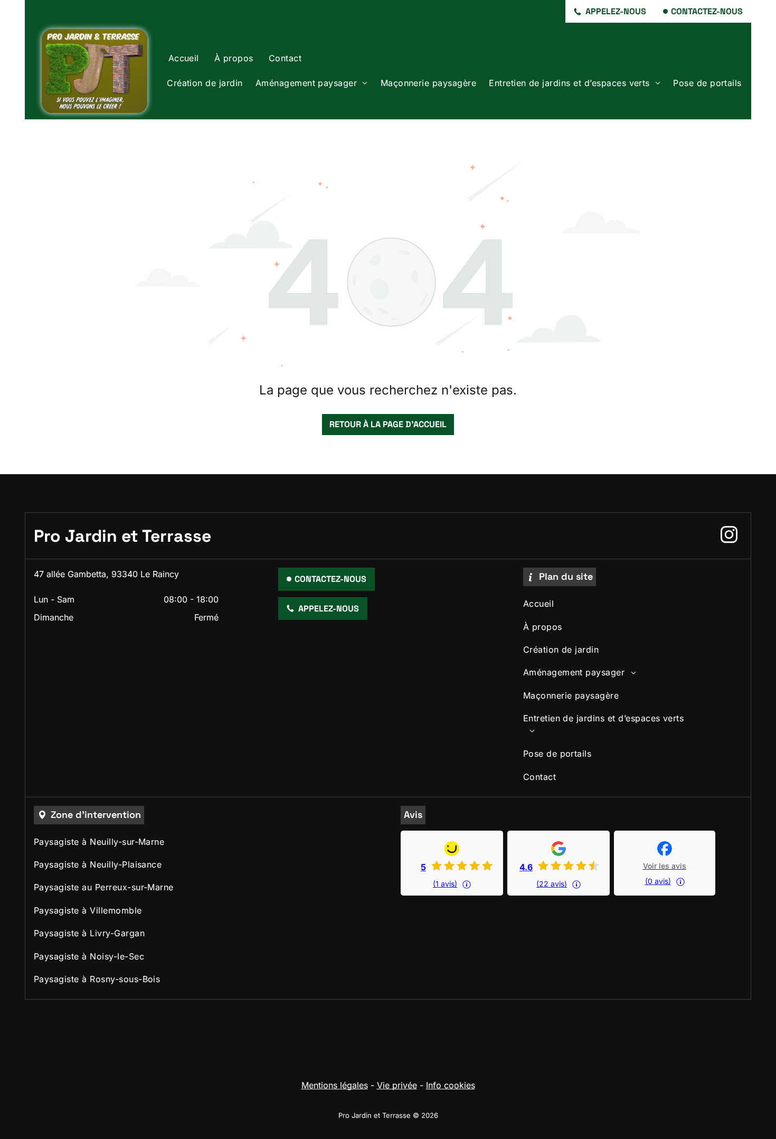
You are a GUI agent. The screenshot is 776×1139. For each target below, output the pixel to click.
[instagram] (729, 535)
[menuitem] (183, 58)
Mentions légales (334, 1085)
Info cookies (450, 1085)
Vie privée (397, 1085)
